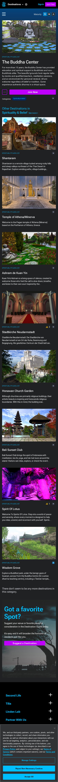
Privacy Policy (9, 749)
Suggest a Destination (25, 643)
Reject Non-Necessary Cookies (29, 769)
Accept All (29, 777)
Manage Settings (29, 760)
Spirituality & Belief (11, 57)
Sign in (41, 4)
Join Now (33, 92)
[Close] (55, 728)
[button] (16, 4)
